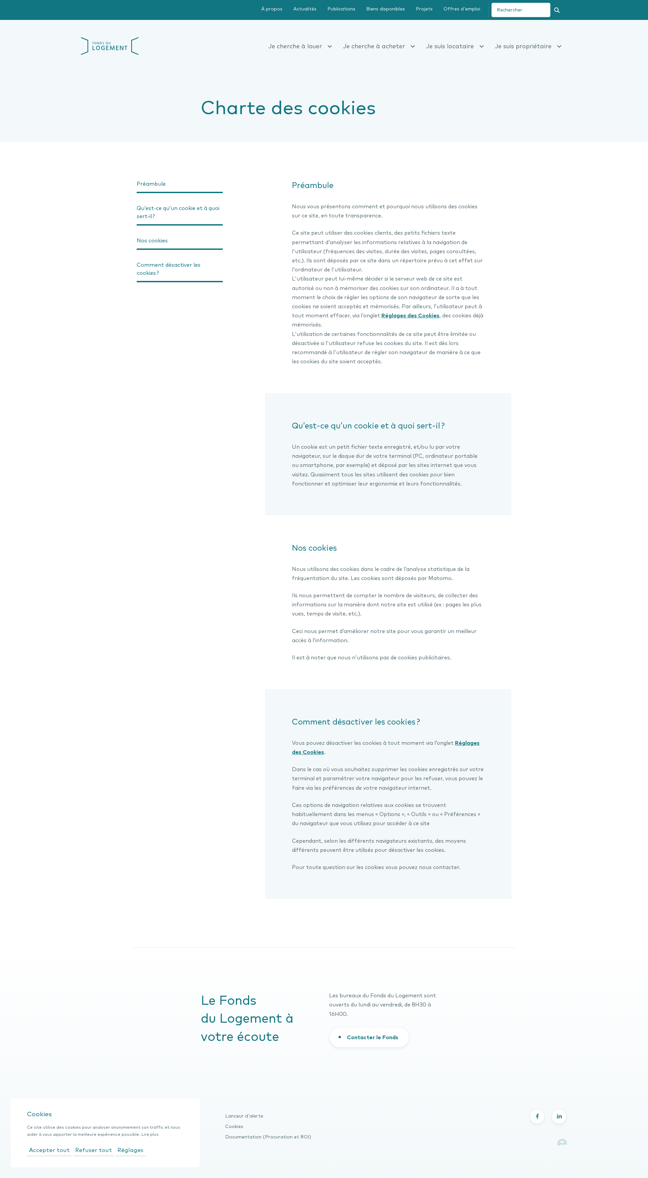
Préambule (151, 183)
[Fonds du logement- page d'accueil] (110, 45)
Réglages (130, 1149)
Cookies (234, 1126)
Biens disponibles (385, 9)
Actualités (305, 9)
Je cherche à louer (295, 46)
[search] (520, 10)
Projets (424, 9)
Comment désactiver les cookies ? (168, 268)
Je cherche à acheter (374, 46)
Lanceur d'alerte (244, 1116)
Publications (341, 9)
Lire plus (150, 1134)
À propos (271, 9)
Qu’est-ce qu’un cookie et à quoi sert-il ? (178, 212)
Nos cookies (152, 240)
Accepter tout (49, 1149)
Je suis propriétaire (523, 46)
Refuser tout (93, 1149)
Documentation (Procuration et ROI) (268, 1137)
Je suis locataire (450, 46)
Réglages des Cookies (410, 315)
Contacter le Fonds (372, 1037)
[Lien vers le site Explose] (562, 1141)
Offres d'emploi (461, 9)
